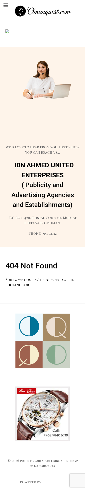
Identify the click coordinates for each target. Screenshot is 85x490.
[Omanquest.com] (42, 11)
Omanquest (53, 482)
